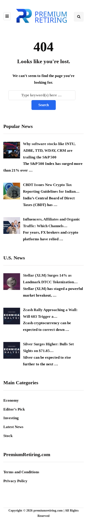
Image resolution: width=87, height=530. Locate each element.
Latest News (13, 427)
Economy (11, 400)
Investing (11, 418)
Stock (7, 436)
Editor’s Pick (14, 409)
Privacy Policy (15, 481)
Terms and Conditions (21, 472)
